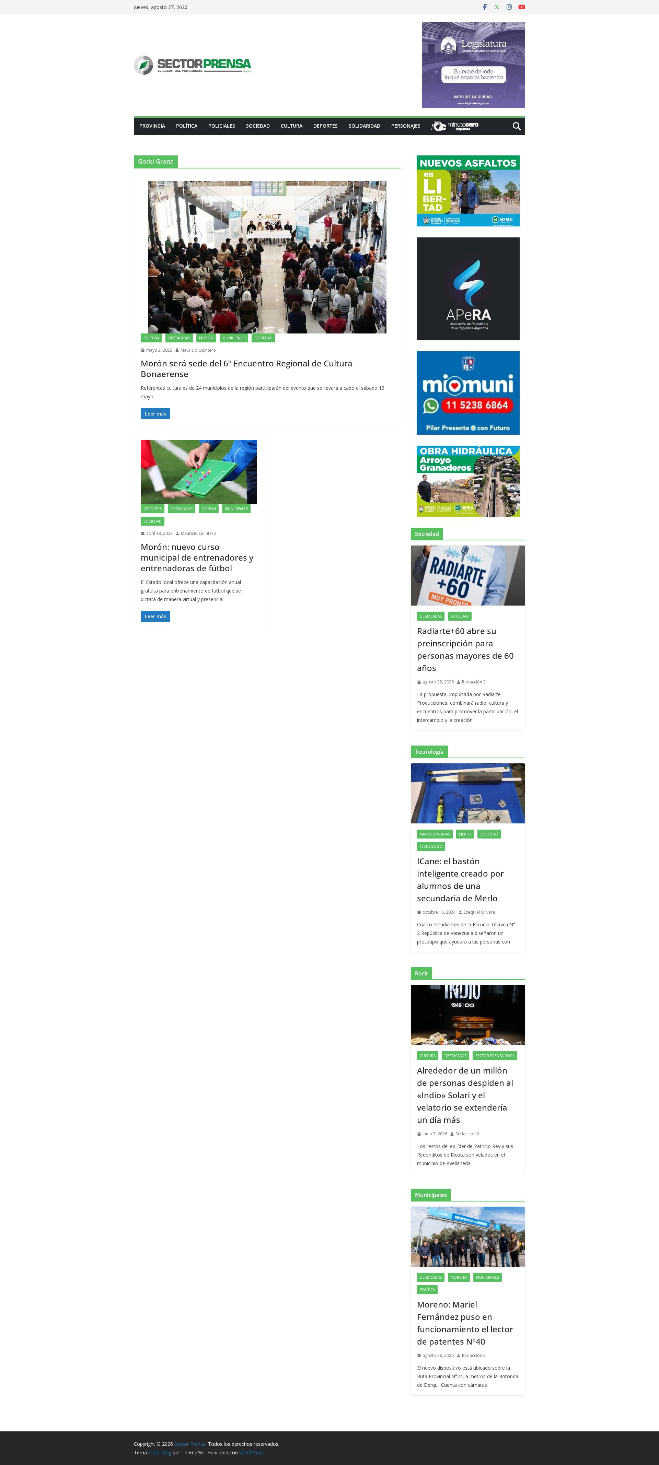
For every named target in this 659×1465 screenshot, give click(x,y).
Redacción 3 (474, 682)
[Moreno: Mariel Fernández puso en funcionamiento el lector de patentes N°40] (468, 1237)
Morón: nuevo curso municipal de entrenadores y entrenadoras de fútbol (197, 557)
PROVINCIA (152, 125)
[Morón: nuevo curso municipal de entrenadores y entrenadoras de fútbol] (199, 472)
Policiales (221, 125)
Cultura (291, 125)
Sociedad (258, 125)
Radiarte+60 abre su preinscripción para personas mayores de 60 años (465, 649)
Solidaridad (364, 125)
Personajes (405, 125)
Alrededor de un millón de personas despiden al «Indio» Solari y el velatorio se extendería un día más (465, 1095)
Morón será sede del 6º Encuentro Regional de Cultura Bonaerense (246, 368)
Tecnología (431, 846)
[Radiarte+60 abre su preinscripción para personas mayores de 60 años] (468, 576)
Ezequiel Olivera (479, 912)
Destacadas (179, 338)
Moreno (459, 1277)
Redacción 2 (467, 1134)
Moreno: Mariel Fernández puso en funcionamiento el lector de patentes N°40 (465, 1323)
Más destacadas (435, 834)
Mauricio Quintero (198, 350)
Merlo (465, 834)
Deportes (325, 125)
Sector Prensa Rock (495, 1055)
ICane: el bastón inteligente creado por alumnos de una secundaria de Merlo (460, 879)
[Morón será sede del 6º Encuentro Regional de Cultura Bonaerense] (267, 257)
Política (186, 125)
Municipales (233, 338)
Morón (206, 338)
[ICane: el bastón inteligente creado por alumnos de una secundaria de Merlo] (468, 793)
